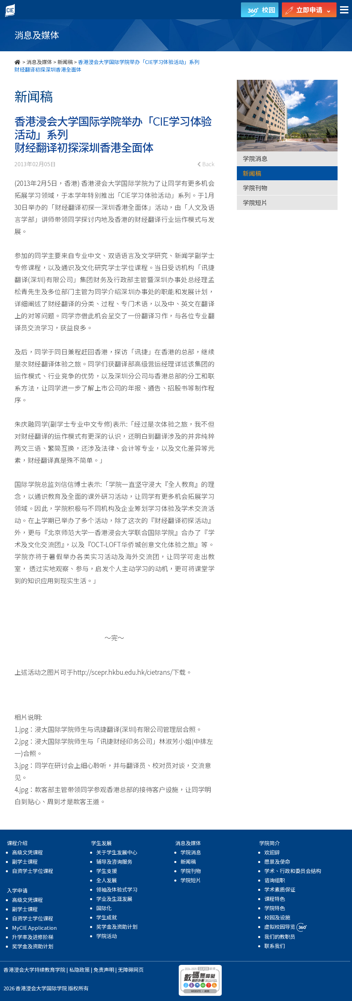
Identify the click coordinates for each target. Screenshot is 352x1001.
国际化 (104, 908)
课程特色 (274, 898)
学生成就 (106, 917)
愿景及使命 (277, 861)
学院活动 (106, 935)
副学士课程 (25, 861)
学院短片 (255, 202)
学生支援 (106, 870)
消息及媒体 (39, 61)
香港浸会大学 (18, 969)
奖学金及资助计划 (32, 946)
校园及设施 (277, 917)
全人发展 (106, 880)
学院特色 (274, 908)
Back (207, 164)
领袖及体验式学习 (117, 889)
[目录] (344, 10)
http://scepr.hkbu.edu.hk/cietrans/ (123, 672)
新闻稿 (65, 61)
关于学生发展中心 (117, 852)
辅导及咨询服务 (114, 861)
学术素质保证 (279, 889)
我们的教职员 (279, 936)
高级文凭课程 (27, 852)
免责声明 (104, 969)
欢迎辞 (272, 852)
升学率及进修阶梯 (32, 936)
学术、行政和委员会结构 (292, 870)
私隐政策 (79, 969)
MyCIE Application (34, 927)
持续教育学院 (49, 969)
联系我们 (274, 945)
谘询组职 (274, 880)
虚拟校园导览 (280, 926)
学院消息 (255, 158)
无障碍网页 (131, 969)
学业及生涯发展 (114, 898)
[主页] (17, 61)
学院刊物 (255, 187)
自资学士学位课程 (32, 870)
